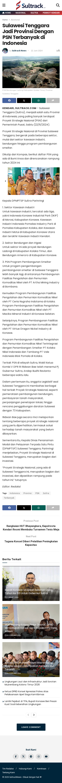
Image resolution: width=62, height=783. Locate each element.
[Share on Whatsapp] (39, 100)
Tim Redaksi (8, 768)
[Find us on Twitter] (23, 756)
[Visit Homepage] (31, 5)
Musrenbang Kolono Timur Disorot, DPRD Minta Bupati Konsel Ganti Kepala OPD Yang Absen (31, 628)
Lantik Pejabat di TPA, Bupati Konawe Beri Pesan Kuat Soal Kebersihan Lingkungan (31, 703)
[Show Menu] (3, 5)
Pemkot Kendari (51, 13)
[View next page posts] (33, 715)
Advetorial (15, 20)
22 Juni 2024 (36, 50)
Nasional (21, 13)
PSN (37, 493)
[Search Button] (58, 5)
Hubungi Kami (25, 768)
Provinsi (28, 493)
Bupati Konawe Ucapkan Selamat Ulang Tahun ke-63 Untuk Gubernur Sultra (28, 591)
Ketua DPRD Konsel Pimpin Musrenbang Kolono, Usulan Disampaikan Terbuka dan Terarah (29, 666)
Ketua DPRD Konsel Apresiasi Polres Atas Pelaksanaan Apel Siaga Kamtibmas (26, 693)
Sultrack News (19, 50)
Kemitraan (41, 768)
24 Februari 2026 (13, 635)
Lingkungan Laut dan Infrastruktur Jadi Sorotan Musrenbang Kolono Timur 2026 (30, 683)
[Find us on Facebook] (16, 756)
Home (8, 13)
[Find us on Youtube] (46, 756)
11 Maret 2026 (12, 597)
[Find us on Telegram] (31, 756)
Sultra (34, 13)
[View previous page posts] (28, 715)
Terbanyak (9, 498)
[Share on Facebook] (9, 100)
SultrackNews (15, 777)
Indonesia (15, 493)
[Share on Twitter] (24, 100)
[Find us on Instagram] (39, 756)
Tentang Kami (8, 772)
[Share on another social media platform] (53, 100)
